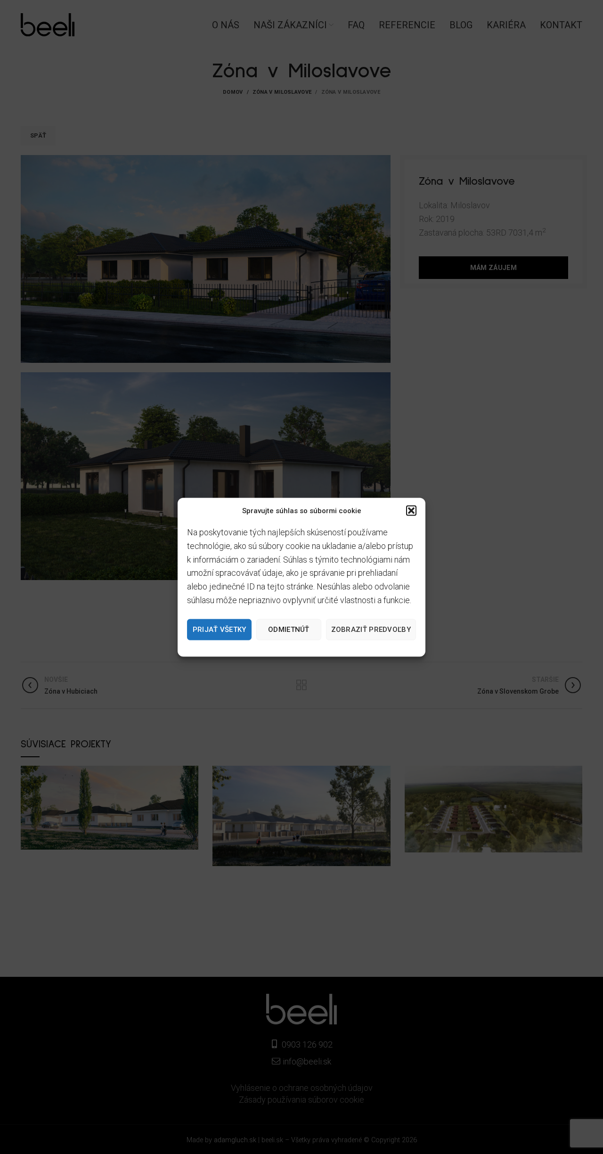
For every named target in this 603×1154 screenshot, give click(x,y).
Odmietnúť (289, 629)
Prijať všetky (219, 629)
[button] (411, 510)
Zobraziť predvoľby (371, 629)
